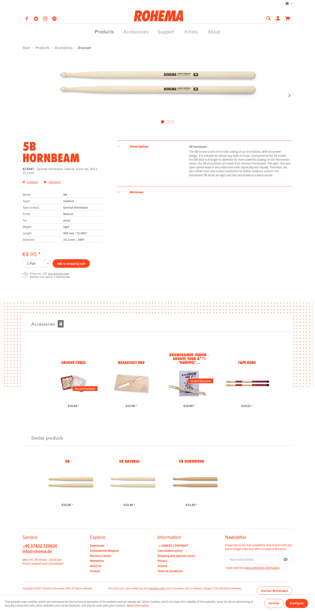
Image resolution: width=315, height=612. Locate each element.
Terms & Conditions (170, 571)
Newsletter (97, 561)
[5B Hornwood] (191, 482)
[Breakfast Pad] (131, 383)
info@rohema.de (37, 551)
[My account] (278, 18)
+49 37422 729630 (39, 545)
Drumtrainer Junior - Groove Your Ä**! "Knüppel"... (189, 358)
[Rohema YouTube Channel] (36, 19)
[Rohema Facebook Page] (27, 19)
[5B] (67, 482)
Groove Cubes (73, 362)
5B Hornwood (191, 461)
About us (96, 566)
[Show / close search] (268, 18)
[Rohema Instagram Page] (45, 19)
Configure (296, 603)
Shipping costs (157, 588)
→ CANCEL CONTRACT (173, 545)
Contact (95, 571)
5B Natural (129, 461)
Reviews (136, 192)
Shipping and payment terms (176, 556)
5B (67, 461)
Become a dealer (100, 556)
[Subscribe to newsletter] (285, 559)
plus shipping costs (58, 273)
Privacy (162, 561)
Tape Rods (247, 362)
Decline (274, 603)
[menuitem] (269, 18)
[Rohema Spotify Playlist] (54, 19)
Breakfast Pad (131, 362)
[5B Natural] (129, 482)
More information (138, 605)
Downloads (97, 545)
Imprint (162, 566)
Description (139, 146)
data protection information (262, 568)
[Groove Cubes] (73, 383)
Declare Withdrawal (274, 591)
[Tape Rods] (247, 383)
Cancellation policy (170, 550)
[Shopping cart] (287, 18)
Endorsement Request (104, 550)
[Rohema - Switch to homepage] (158, 15)
